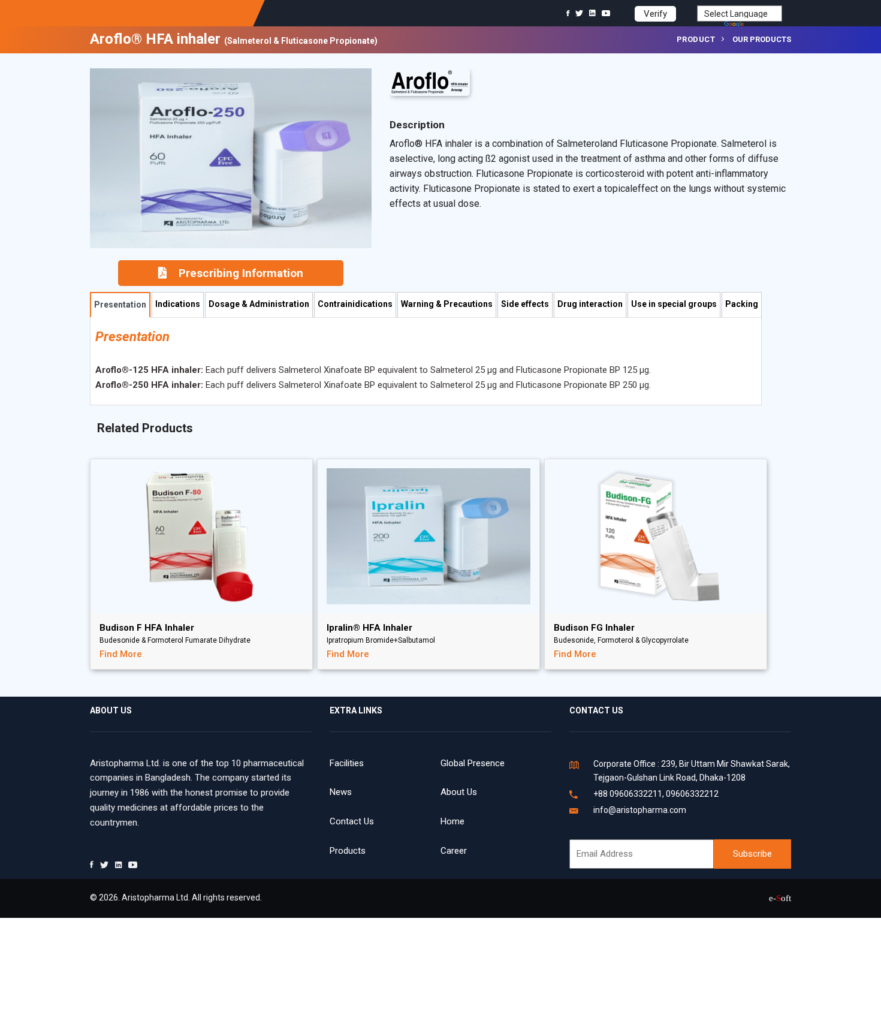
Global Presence (473, 763)
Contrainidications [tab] (355, 304)
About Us (459, 792)
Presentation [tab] (120, 304)
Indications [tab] (177, 304)
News (341, 792)
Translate (764, 25)
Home (452, 821)
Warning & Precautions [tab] (447, 304)
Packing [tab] (741, 304)
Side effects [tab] (525, 304)
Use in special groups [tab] (674, 304)
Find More (120, 654)
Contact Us (352, 821)
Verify (655, 14)
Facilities (347, 763)
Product (696, 39)
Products (348, 850)
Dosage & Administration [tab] (259, 304)
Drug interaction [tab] (590, 304)
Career (454, 850)
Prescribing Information (241, 273)
